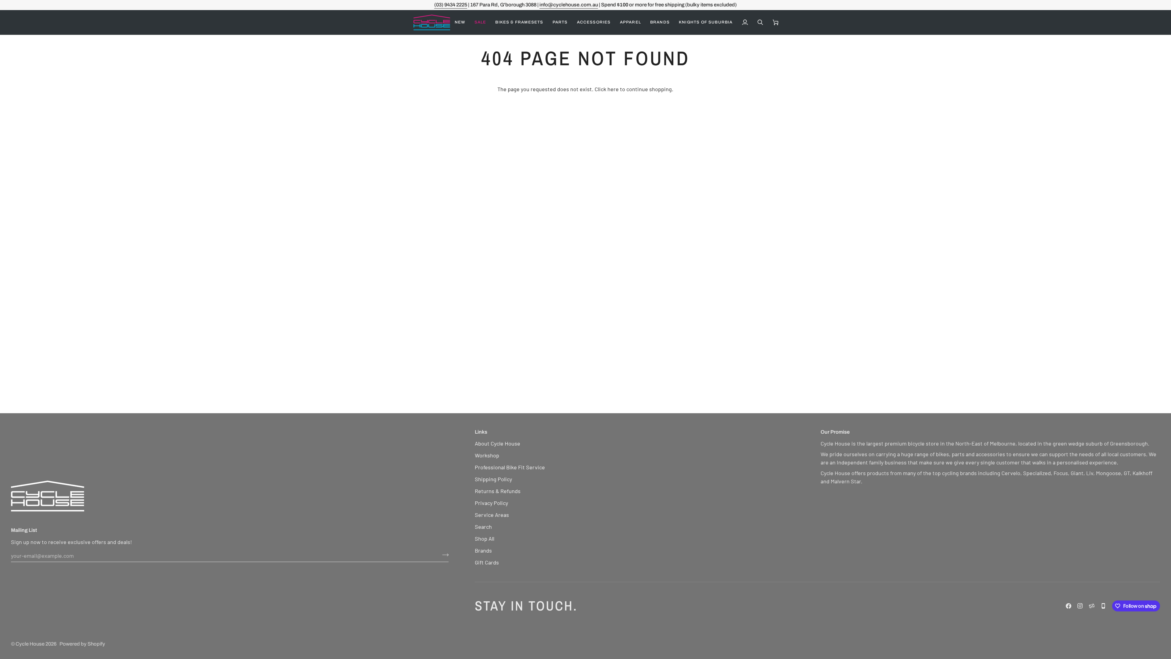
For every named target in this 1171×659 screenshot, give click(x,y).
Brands (483, 550)
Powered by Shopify (82, 643)
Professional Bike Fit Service (510, 467)
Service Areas (492, 514)
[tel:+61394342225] (1103, 606)
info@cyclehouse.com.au (568, 4)
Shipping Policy (493, 479)
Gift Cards (487, 562)
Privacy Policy (491, 503)
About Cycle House (497, 443)
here (613, 89)
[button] (480, 22)
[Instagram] (1080, 606)
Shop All (484, 538)
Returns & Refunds (498, 491)
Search (483, 526)
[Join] (444, 555)
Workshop (487, 455)
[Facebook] (1068, 606)
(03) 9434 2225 (450, 4)
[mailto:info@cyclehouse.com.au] (1091, 606)
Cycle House (30, 643)
